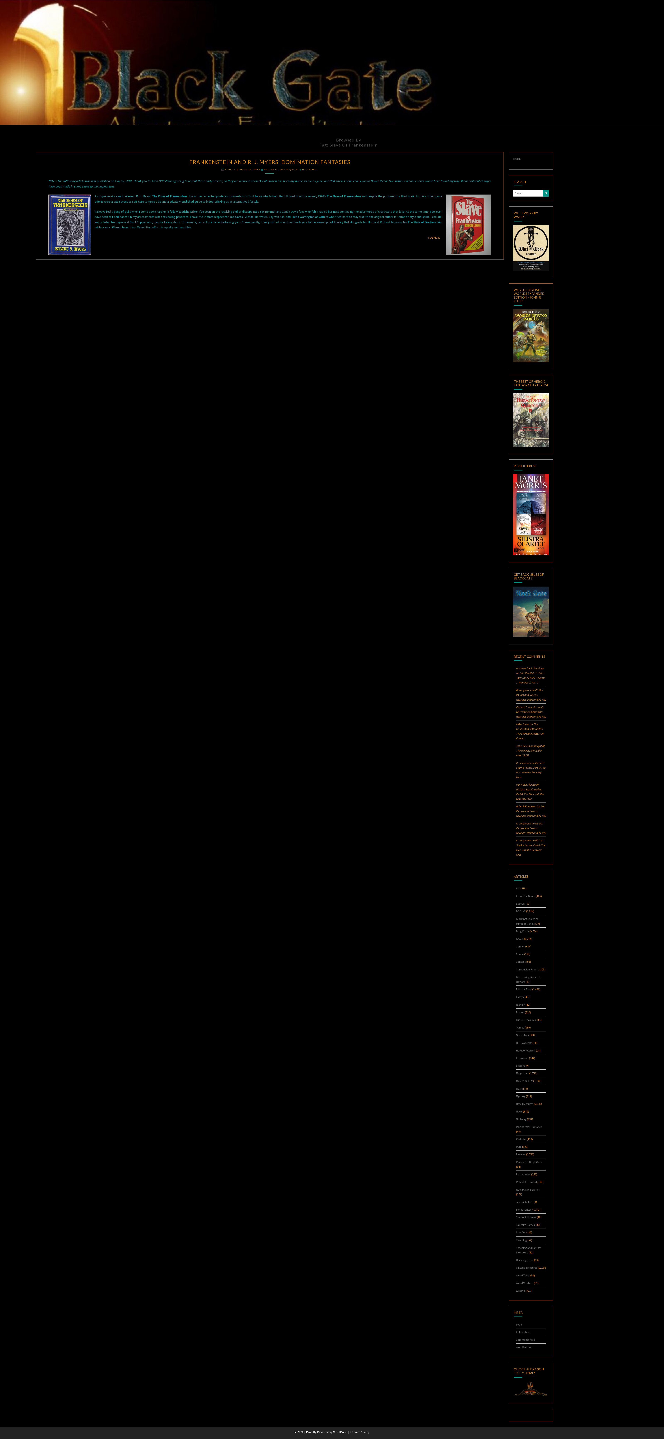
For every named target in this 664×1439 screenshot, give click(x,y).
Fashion (520, 1004)
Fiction (520, 1012)
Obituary (521, 1119)
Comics (520, 946)
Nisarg (365, 1432)
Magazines (522, 1073)
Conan (520, 954)
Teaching (521, 1240)
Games (520, 1027)
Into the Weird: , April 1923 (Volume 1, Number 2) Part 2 (530, 677)
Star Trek (521, 1232)
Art (518, 888)
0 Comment (310, 169)
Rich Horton (523, 1174)
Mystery (520, 1096)
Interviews (522, 1058)
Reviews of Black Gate (529, 1162)
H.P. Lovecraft (524, 1043)
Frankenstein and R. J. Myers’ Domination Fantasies (269, 162)
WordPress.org (524, 1347)
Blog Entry (522, 931)
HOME (517, 158)
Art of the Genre (525, 896)
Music (519, 1088)
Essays (520, 997)
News (519, 1111)
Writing (520, 1290)
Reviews (520, 1154)
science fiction (524, 1202)
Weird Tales (523, 1275)
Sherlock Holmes (526, 1217)
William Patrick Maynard (281, 169)
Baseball (521, 903)
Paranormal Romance (529, 1127)
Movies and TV (524, 1081)
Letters (520, 1065)
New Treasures (524, 1104)
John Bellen (523, 746)
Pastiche (521, 1139)
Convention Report (527, 969)
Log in (519, 1324)
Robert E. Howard (526, 1182)
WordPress (340, 1432)
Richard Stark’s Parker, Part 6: (530, 794)
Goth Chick (522, 1035)
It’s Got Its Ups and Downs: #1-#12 (531, 694)
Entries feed (523, 1332)
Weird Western (524, 1283)
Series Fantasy (524, 1209)
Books (519, 939)
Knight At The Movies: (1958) (530, 750)
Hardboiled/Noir (525, 1050)
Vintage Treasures (526, 1267)
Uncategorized (524, 1260)
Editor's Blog (524, 989)
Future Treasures (526, 1020)
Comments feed (525, 1339)
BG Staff (520, 911)
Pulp (519, 1146)
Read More (435, 237)
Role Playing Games (528, 1189)
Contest (521, 961)
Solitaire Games (525, 1224)
